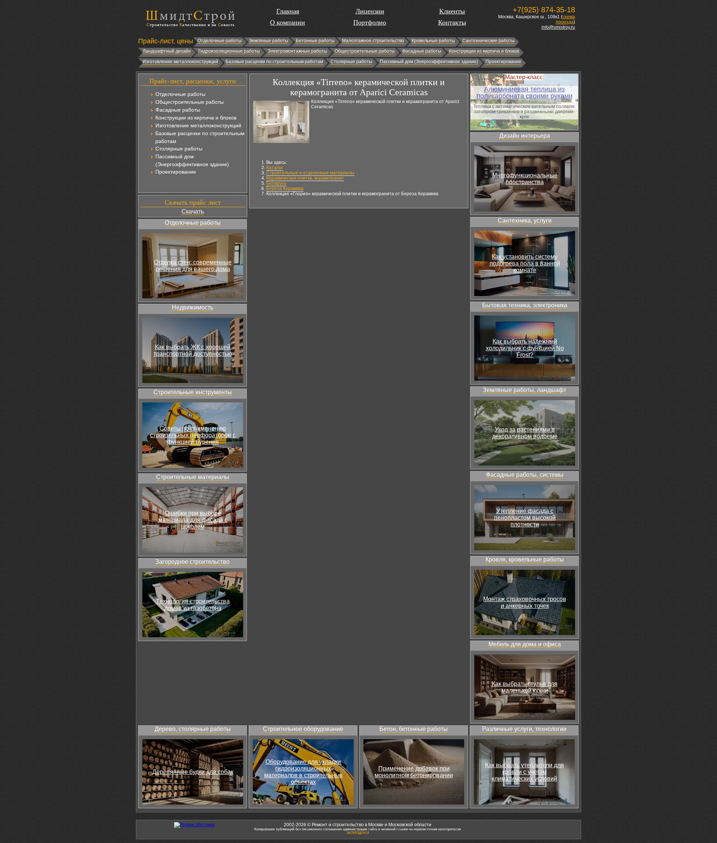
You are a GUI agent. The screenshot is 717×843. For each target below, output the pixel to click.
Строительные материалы (192, 477)
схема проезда (565, 19)
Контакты (452, 22)
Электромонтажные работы (297, 51)
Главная (287, 11)
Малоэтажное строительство (373, 40)
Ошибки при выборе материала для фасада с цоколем (192, 520)
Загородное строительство (192, 562)
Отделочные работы (220, 40)
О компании (287, 22)
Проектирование (503, 61)
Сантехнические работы (488, 40)
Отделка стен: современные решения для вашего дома (193, 265)
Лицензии (370, 11)
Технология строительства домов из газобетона (193, 604)
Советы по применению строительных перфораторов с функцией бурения (193, 435)
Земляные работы (268, 40)
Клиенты (452, 11)
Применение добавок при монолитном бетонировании (414, 771)
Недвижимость (192, 307)
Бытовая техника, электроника (524, 305)
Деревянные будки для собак (192, 772)
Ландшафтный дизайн (167, 51)
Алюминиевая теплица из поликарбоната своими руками (524, 92)
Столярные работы (351, 61)
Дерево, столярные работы (193, 729)
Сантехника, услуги (525, 220)
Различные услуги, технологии (524, 729)
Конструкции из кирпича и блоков (484, 51)
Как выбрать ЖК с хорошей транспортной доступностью (192, 350)
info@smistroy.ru (558, 27)
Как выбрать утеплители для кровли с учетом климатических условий (524, 772)
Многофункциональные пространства (525, 178)
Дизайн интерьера (524, 136)
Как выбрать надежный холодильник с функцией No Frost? (525, 348)
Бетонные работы (315, 40)
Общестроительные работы (365, 51)
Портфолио (369, 22)
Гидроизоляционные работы (229, 51)
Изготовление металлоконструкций (180, 61)
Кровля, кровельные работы (524, 559)
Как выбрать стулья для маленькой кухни (525, 687)
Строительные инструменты (192, 392)
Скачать (192, 211)
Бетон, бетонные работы (413, 729)
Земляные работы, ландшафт (524, 390)
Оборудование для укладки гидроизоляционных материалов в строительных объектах (303, 772)
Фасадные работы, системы (525, 475)
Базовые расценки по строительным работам (274, 61)
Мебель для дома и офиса (524, 644)
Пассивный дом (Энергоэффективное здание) (429, 61)
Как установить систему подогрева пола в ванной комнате (525, 263)
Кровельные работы (433, 40)
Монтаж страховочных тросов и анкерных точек (524, 602)
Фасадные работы (421, 51)
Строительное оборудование (303, 729)
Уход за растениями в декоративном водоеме (525, 432)
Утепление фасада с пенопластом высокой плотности (525, 518)
